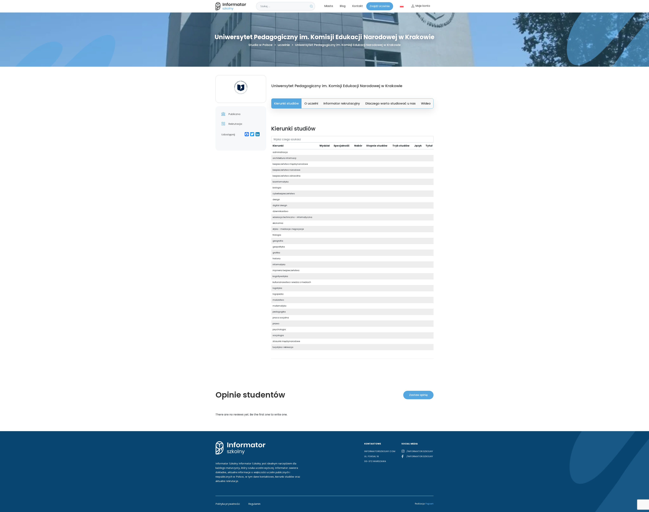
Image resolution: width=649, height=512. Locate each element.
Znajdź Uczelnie (380, 6)
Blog (342, 6)
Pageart (430, 503)
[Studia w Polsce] (231, 6)
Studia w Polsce (260, 45)
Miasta (328, 6)
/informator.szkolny (419, 451)
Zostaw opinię (418, 395)
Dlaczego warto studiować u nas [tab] (390, 103)
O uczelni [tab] (311, 103)
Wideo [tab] (426, 103)
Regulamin (254, 503)
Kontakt (357, 6)
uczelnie (284, 45)
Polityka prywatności (227, 503)
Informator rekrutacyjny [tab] (341, 103)
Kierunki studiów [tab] (286, 103)
